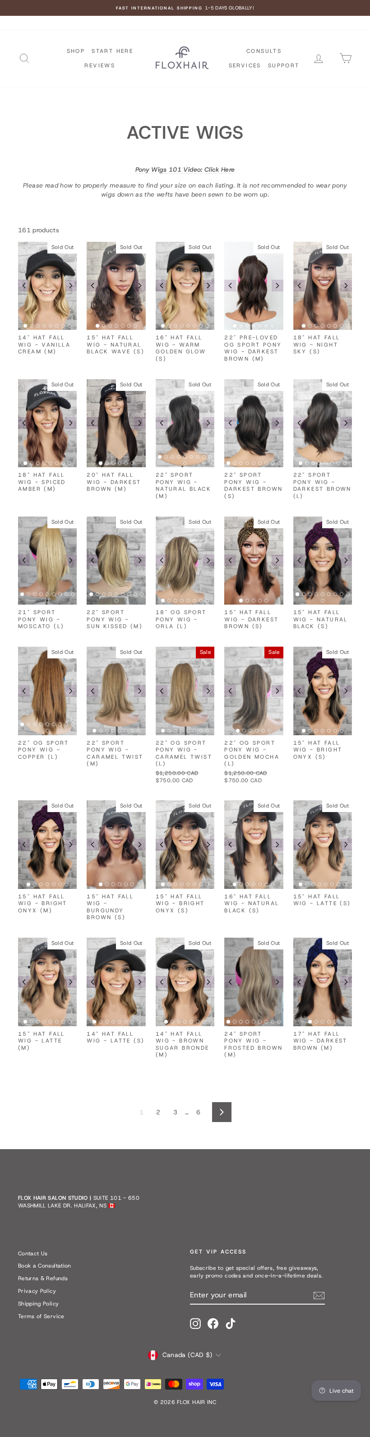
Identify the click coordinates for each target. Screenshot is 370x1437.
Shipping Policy (38, 1303)
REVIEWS (99, 65)
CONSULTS (264, 51)
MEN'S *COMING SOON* (49, 22)
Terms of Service (41, 1316)
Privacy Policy (37, 1291)
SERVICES (245, 65)
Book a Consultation (44, 1265)
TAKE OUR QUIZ (111, 22)
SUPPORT (284, 65)
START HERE (112, 51)
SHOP (76, 51)
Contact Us (33, 1253)
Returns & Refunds (43, 1278)
